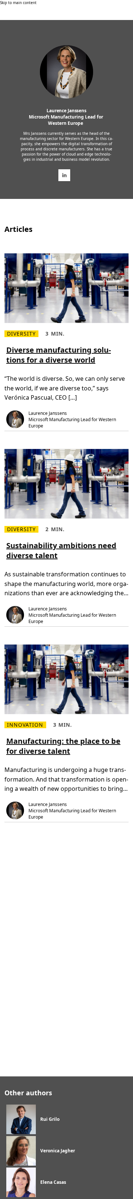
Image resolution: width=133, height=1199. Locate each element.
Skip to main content (18, 2)
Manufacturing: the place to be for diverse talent (63, 746)
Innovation (25, 725)
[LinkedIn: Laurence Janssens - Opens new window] (64, 175)
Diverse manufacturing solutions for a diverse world (58, 355)
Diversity (21, 333)
